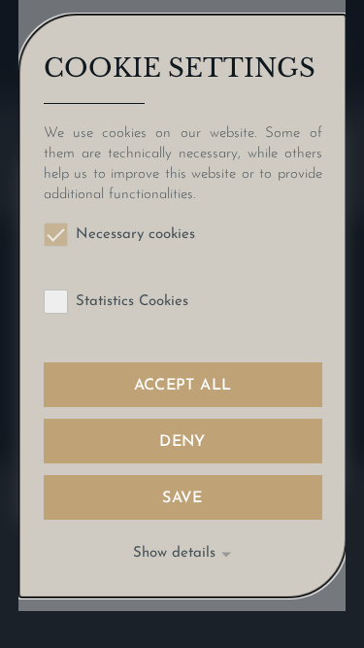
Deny (182, 442)
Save (182, 498)
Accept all (182, 385)
